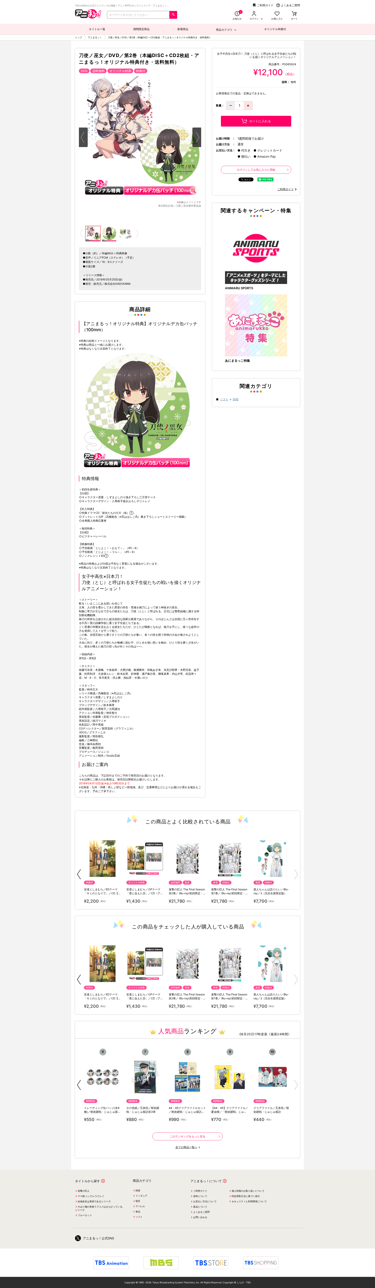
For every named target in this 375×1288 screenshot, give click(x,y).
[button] (79, 874)
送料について (200, 1196)
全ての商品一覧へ (186, 1147)
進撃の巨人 (83, 1190)
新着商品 (182, 29)
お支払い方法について (205, 1201)
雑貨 (138, 1190)
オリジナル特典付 (275, 29)
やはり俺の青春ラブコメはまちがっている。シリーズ (100, 1208)
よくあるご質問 (290, 5)
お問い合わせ (200, 1217)
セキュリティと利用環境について (249, 1201)
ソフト (224, 399)
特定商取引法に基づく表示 (246, 1196)
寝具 (138, 1201)
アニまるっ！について (206, 1181)
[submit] (173, 15)
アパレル (140, 1206)
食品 (138, 1211)
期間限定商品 (141, 29)
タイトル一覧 (97, 29)
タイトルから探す (87, 1181)
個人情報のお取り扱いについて (248, 1190)
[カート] (294, 14)
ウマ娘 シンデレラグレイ (91, 1196)
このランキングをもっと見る (187, 1136)
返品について (200, 1206)
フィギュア (141, 1195)
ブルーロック (85, 1215)
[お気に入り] (277, 14)
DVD (235, 399)
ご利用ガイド (265, 5)
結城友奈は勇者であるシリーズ (94, 1201)
